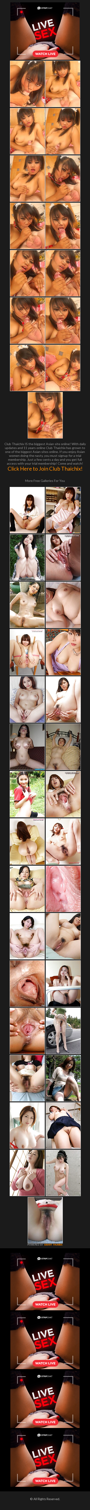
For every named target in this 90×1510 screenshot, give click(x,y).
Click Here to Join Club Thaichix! (45, 468)
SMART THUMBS (53, 1244)
